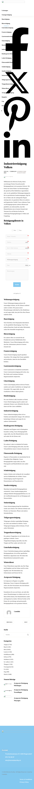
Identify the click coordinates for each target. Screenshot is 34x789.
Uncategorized (8, 667)
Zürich (5, 674)
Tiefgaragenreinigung (8, 79)
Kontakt (4, 105)
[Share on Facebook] (17, 69)
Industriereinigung (7, 49)
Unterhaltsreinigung (7, 28)
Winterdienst (5, 88)
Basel (5, 647)
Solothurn (6, 659)
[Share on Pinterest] (17, 130)
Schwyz (6, 657)
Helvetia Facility (22, 599)
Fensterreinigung (6, 32)
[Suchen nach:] (17, 634)
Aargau (6, 644)
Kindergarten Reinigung (9, 54)
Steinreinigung (6, 75)
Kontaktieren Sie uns (9, 592)
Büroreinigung (6, 23)
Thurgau (6, 664)
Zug (5, 672)
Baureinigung (5, 19)
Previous (9, 622)
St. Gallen (6, 662)
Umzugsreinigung (7, 15)
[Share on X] (17, 95)
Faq (3, 101)
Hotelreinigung (6, 45)
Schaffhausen (7, 654)
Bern (5, 649)
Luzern (6, 652)
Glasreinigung (6, 41)
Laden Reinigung (6, 58)
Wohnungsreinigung (13, 303)
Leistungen (5, 10)
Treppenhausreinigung (8, 84)
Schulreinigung (6, 67)
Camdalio (13, 171)
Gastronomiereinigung (8, 36)
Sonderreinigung (6, 71)
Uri (5, 669)
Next (25, 622)
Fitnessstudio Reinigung (8, 62)
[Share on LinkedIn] (17, 161)
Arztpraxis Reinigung (8, 92)
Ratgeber (4, 97)
